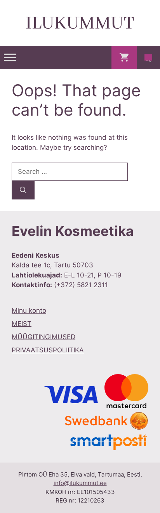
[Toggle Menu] (10, 57)
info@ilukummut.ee (80, 483)
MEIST (21, 324)
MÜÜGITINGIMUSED (43, 337)
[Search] (23, 190)
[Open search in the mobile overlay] (148, 57)
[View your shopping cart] (124, 57)
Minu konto (29, 310)
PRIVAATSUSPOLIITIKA (48, 350)
